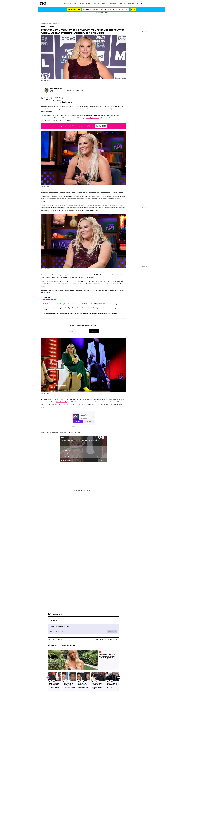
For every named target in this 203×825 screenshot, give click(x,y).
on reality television (92, 118)
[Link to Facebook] (138, 3)
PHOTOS (96, 3)
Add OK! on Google (66, 102)
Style (82, 3)
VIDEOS (104, 3)
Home (43, 23)
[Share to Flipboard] (58, 98)
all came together (91, 198)
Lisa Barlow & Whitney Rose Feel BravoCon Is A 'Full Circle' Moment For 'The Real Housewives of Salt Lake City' (80, 313)
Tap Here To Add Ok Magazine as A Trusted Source (77, 126)
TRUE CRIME (112, 3)
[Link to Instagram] (142, 3)
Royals (88, 3)
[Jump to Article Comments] (42, 98)
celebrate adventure (91, 210)
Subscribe (131, 3)
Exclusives (49, 23)
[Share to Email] (64, 98)
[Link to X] (146, 3)
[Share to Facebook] (47, 98)
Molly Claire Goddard (56, 88)
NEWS (75, 3)
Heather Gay (56, 23)
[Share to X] (53, 98)
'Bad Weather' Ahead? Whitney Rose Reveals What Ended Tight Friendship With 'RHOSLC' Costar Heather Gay (80, 304)
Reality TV (67, 3)
